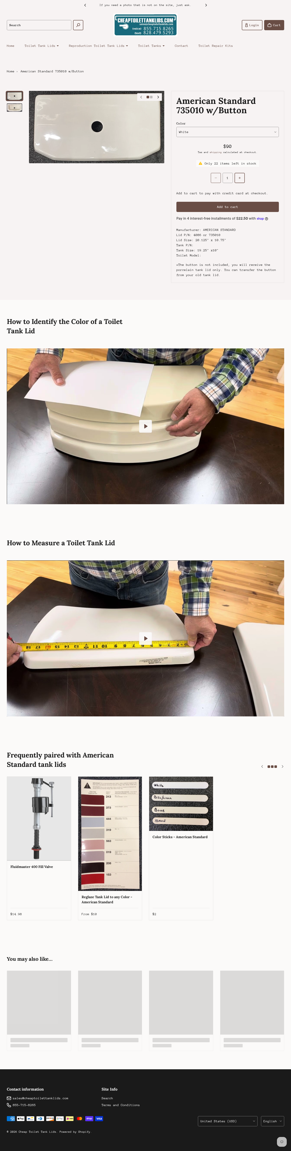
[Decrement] (216, 178)
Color (181, 123)
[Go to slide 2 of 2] (14, 107)
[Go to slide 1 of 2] (14, 96)
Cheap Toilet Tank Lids (37, 1131)
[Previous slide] (85, 5)
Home (10, 45)
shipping (216, 152)
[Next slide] (206, 5)
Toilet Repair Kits (216, 45)
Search (107, 1098)
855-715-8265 (24, 1105)
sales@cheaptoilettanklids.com (40, 1098)
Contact (181, 45)
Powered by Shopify (75, 1131)
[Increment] (240, 178)
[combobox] (39, 25)
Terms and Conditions (121, 1105)
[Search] (78, 25)
